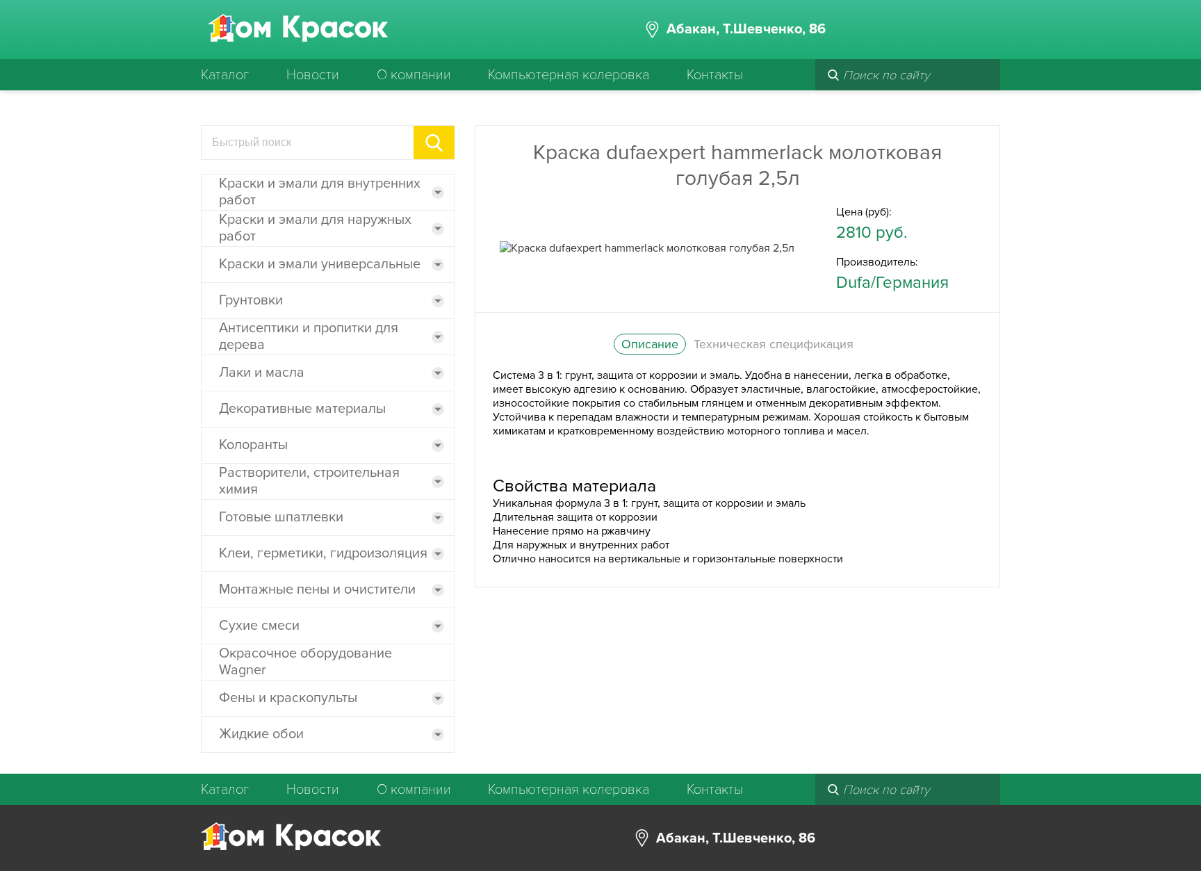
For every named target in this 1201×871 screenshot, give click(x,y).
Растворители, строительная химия (309, 481)
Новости (312, 75)
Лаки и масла (261, 372)
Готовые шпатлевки (281, 517)
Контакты (715, 75)
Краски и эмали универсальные (319, 264)
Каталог (225, 75)
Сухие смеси (259, 625)
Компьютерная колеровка (568, 75)
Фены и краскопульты (288, 698)
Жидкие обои (261, 734)
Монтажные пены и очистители (317, 589)
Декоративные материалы (302, 408)
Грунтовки (251, 300)
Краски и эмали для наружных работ (315, 228)
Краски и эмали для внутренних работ (319, 192)
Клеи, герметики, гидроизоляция (323, 553)
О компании (414, 75)
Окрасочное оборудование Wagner (305, 661)
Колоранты (253, 445)
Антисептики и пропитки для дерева (308, 336)
